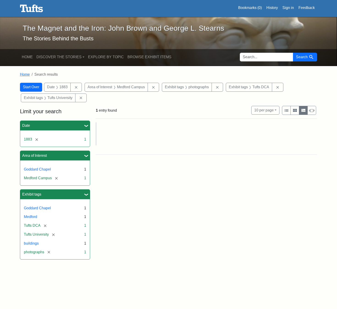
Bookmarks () (250, 8)
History (272, 8)
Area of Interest (34, 155)
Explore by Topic (106, 57)
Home (27, 57)
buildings (31, 243)
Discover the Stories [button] (59, 57)
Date (26, 125)
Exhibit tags (31, 194)
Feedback (306, 8)
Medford (30, 217)
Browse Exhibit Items (149, 57)
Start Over (31, 87)
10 (264, 110)
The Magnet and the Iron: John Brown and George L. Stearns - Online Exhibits (31, 8)
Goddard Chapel (37, 169)
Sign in (288, 8)
